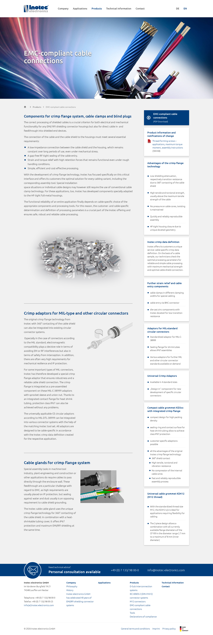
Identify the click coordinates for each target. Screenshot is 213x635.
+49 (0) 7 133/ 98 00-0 (125, 570)
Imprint (156, 628)
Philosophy (71, 586)
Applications (80, 8)
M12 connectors (137, 601)
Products (97, 8)
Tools (132, 612)
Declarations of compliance (143, 616)
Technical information (118, 8)
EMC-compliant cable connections (61, 106)
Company (63, 8)
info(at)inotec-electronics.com (39, 605)
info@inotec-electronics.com (166, 570)
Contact (140, 8)
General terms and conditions (135, 628)
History (69, 590)
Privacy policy (169, 628)
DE (177, 8)
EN (185, 8)
